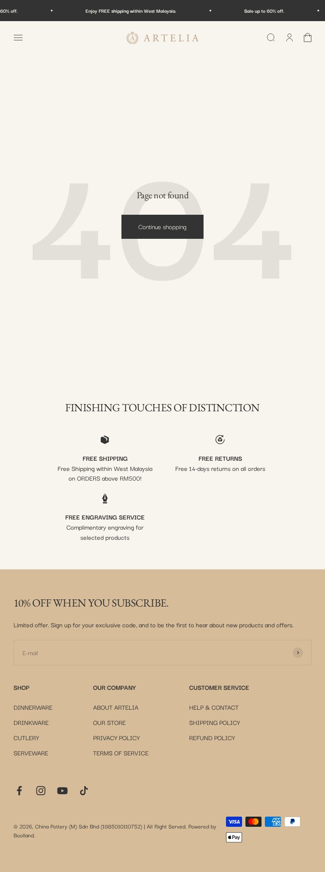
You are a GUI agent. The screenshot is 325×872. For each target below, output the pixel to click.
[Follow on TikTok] (84, 790)
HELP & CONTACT (214, 707)
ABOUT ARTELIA (115, 707)
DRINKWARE (31, 722)
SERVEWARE (31, 752)
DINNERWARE (33, 707)
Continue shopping (162, 226)
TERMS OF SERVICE (121, 752)
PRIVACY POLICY (116, 737)
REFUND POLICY (212, 737)
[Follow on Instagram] (41, 790)
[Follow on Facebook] (19, 790)
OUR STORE (109, 722)
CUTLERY (26, 737)
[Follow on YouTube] (62, 790)
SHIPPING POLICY (214, 722)
